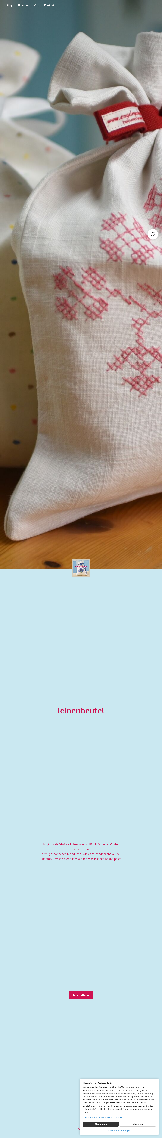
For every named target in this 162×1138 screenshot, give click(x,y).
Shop (9, 5)
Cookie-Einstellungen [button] (119, 1130)
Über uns (23, 5)
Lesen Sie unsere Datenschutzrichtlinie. (103, 1117)
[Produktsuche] (153, 234)
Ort (36, 5)
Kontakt (49, 5)
